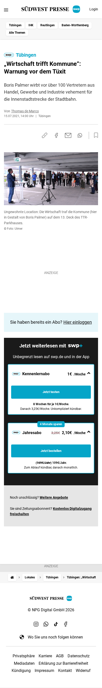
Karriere (45, 656)
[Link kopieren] (45, 135)
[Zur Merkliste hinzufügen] (94, 135)
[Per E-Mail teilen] (68, 135)
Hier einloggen (77, 322)
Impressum (44, 670)
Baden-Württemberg (75, 25)
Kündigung (21, 670)
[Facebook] (66, 624)
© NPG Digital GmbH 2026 (51, 610)
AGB (60, 656)
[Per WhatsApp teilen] (80, 135)
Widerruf (83, 670)
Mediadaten (24, 663)
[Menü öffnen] (6, 9)
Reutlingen (47, 25)
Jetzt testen (51, 392)
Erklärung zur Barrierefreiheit (63, 663)
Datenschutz (79, 656)
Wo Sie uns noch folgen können (55, 637)
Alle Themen (17, 32)
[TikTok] (56, 624)
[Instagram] (36, 624)
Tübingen (15, 25)
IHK (30, 25)
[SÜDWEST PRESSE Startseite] (51, 9)
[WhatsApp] (46, 624)
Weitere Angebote (54, 497)
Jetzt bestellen (51, 451)
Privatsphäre (24, 656)
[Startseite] (12, 577)
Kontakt (65, 670)
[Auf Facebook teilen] (56, 135)
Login (93, 9)
